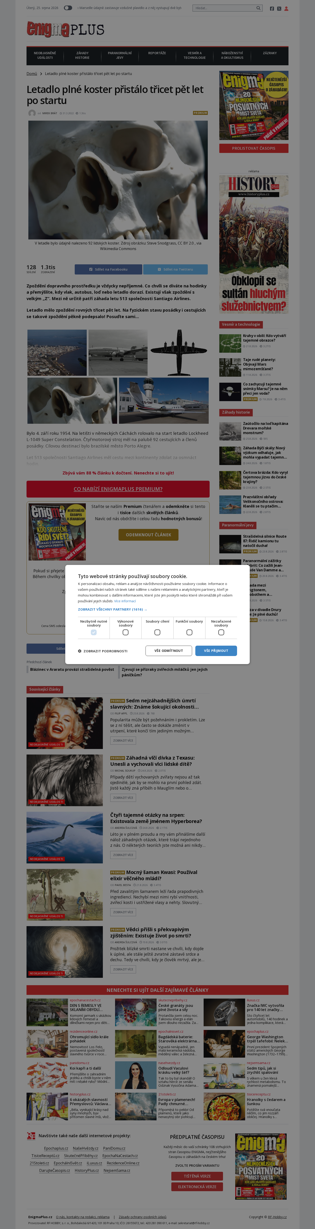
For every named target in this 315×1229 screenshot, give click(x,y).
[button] (157, 609)
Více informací (125, 601)
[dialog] (157, 614)
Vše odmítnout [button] (169, 650)
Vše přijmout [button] (216, 650)
